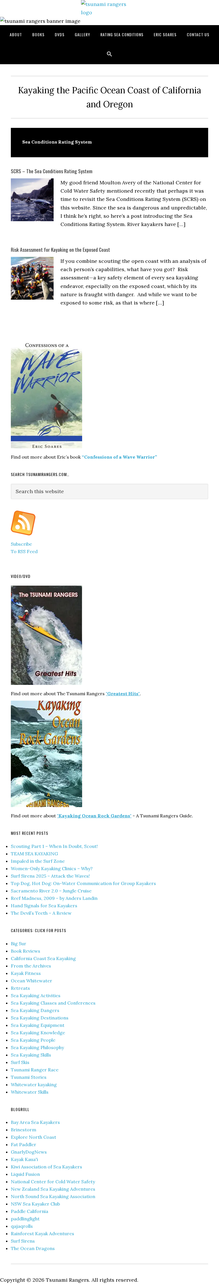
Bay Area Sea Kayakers (35, 1122)
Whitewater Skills (29, 1092)
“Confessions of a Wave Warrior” (119, 457)
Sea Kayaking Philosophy (37, 1047)
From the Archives (31, 966)
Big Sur (18, 943)
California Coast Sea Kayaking (43, 958)
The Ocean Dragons (33, 1248)
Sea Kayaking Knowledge (38, 1032)
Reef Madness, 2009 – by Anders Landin (54, 898)
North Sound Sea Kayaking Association (53, 1196)
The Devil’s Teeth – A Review (41, 913)
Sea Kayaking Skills (31, 1055)
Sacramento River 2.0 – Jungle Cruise (51, 891)
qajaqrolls (22, 1226)
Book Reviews (25, 951)
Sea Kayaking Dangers (35, 1010)
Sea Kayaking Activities (35, 995)
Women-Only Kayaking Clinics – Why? (52, 868)
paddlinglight (25, 1219)
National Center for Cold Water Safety (53, 1181)
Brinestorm (23, 1129)
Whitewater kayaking (34, 1084)
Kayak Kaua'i (24, 1159)
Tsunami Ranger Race (34, 1070)
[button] (109, 54)
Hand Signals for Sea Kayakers (44, 905)
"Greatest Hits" (123, 693)
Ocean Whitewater (31, 980)
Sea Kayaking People (33, 1040)
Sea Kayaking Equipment (37, 1025)
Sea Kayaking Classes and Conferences (53, 1003)
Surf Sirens (23, 1241)
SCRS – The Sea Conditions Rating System (51, 171)
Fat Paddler (23, 1144)
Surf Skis (20, 1062)
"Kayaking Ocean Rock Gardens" (94, 816)
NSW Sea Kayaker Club (35, 1204)
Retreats (20, 988)
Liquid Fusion (25, 1174)
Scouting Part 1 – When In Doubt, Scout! (54, 846)
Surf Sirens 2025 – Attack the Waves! (50, 876)
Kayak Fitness (26, 973)
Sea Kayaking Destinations (39, 1018)
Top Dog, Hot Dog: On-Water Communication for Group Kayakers (83, 883)
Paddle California (29, 1211)
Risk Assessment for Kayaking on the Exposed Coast (60, 249)
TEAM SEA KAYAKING (34, 853)
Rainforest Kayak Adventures (42, 1233)
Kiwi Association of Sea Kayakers (46, 1167)
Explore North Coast (33, 1137)
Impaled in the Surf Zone (38, 861)
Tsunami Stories (28, 1077)
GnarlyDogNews (29, 1152)
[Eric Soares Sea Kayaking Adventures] (23, 536)
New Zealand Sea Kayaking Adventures (53, 1189)
